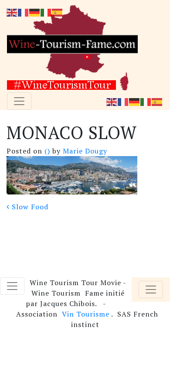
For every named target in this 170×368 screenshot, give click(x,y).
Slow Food (29, 206)
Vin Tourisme (85, 314)
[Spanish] (157, 101)
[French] (123, 101)
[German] (134, 101)
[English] (112, 101)
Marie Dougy (84, 151)
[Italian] (146, 101)
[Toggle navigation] (19, 101)
